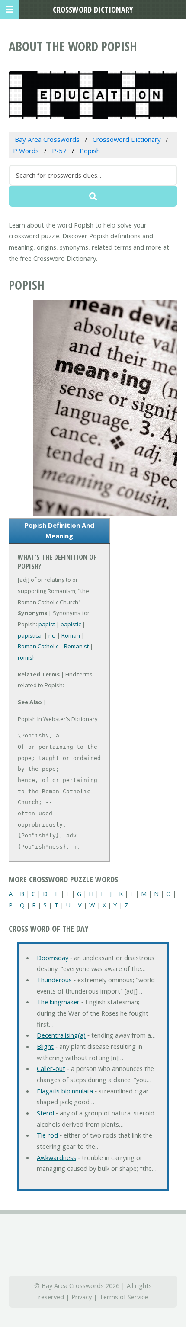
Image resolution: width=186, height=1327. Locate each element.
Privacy (81, 1296)
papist (46, 624)
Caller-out (51, 1068)
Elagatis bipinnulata (65, 1091)
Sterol (45, 1113)
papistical (30, 635)
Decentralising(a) (61, 1035)
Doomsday (52, 957)
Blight (45, 1046)
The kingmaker (58, 1001)
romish (27, 657)
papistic (71, 624)
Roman (70, 635)
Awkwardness (56, 1157)
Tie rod (47, 1135)
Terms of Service (123, 1296)
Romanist (76, 646)
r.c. (52, 635)
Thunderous (54, 979)
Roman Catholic (38, 646)
